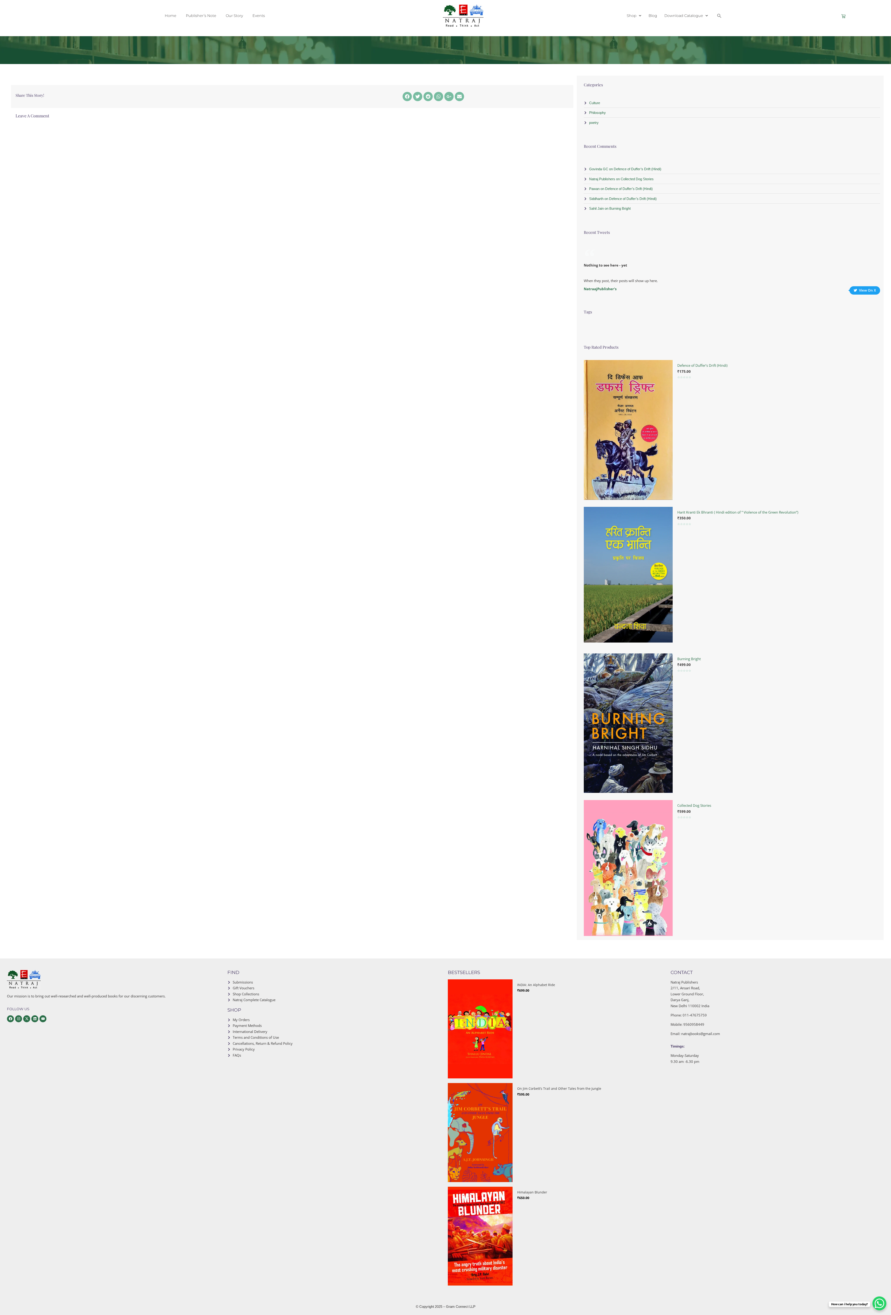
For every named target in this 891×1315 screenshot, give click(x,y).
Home (170, 15)
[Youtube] (42, 1018)
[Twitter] (417, 96)
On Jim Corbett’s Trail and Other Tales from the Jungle (559, 1088)
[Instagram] (18, 1018)
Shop (631, 15)
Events (258, 15)
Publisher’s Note (201, 15)
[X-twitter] (26, 1018)
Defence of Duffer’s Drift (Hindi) (702, 365)
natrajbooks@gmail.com (700, 1033)
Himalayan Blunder (532, 1192)
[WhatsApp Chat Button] (879, 1303)
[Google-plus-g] (449, 96)
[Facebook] (407, 96)
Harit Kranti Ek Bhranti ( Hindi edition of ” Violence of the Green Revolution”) (737, 512)
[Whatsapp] (438, 96)
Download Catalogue (683, 15)
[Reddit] (428, 96)
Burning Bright (689, 658)
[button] (719, 16)
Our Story (234, 15)
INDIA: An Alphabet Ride (536, 985)
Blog (653, 15)
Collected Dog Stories (694, 805)
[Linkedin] (34, 1018)
